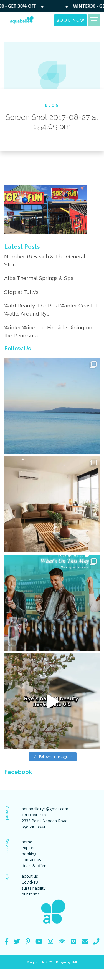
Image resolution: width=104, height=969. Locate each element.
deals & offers (34, 865)
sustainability (33, 888)
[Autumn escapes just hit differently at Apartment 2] (52, 504)
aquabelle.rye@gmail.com (45, 808)
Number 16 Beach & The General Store (44, 260)
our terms (31, 894)
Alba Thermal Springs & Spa (38, 278)
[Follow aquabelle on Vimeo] (73, 941)
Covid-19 (30, 882)
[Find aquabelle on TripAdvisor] (62, 941)
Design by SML (67, 962)
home (27, 841)
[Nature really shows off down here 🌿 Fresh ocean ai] (52, 701)
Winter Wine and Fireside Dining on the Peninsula (48, 331)
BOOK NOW (70, 20)
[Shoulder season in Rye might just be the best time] (52, 406)
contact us (31, 859)
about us (30, 876)
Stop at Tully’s (21, 292)
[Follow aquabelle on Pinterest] (28, 941)
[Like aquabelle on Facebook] (7, 941)
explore (28, 847)
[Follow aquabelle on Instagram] (50, 941)
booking (29, 853)
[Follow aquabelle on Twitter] (17, 941)
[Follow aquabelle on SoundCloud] (38, 941)
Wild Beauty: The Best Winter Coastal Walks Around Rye (50, 309)
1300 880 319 (34, 814)
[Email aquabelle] (85, 941)
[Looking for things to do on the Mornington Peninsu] (52, 603)
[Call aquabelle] (96, 941)
